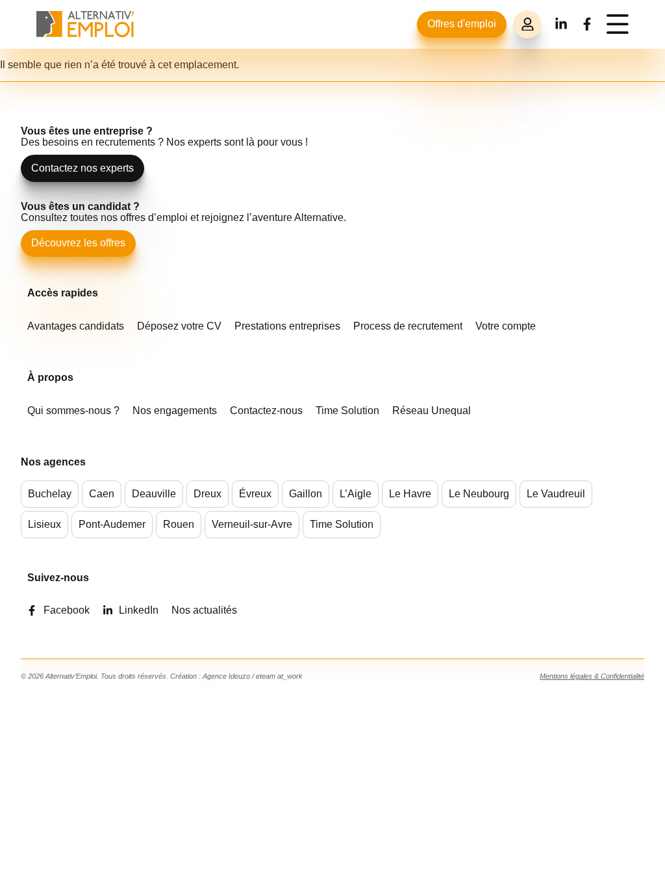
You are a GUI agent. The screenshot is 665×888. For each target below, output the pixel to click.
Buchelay (49, 493)
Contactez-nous (266, 410)
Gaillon (305, 493)
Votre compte (505, 326)
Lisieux (44, 524)
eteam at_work (279, 676)
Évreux (255, 493)
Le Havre (410, 493)
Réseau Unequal (431, 410)
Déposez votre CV (179, 326)
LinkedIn (138, 610)
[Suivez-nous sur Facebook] (587, 24)
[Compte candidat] (527, 24)
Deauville (154, 493)
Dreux (207, 493)
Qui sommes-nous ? (73, 410)
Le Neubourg (479, 493)
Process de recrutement (407, 326)
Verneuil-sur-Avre (252, 524)
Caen (101, 493)
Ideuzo (239, 676)
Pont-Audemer (112, 524)
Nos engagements (174, 410)
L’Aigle (355, 493)
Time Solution (347, 410)
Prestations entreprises (287, 326)
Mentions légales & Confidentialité (592, 676)
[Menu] (618, 24)
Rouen (178, 524)
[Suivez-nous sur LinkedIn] (561, 24)
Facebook (67, 610)
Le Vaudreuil (556, 493)
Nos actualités (204, 610)
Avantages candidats (75, 326)
